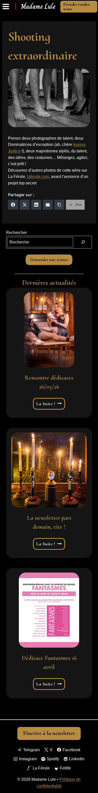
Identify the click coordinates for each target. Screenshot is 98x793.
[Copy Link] (59, 205)
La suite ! (49, 404)
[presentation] (49, 329)
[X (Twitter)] (25, 205)
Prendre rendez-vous (77, 7)
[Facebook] (13, 205)
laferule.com (38, 176)
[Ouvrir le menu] (6, 7)
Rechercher (16, 232)
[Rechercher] (83, 242)
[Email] (48, 205)
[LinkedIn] (36, 205)
